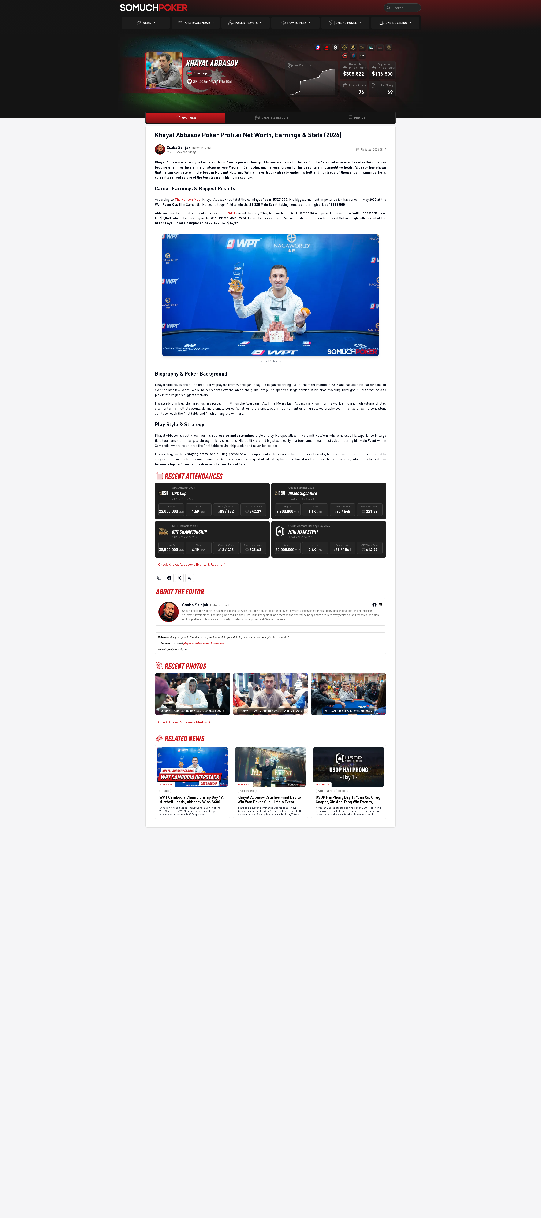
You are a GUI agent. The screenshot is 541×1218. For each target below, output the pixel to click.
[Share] (189, 578)
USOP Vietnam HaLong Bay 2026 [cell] (309, 526)
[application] (311, 81)
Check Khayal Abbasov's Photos (182, 722)
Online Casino (396, 23)
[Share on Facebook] (169, 578)
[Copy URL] (159, 578)
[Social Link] (374, 605)
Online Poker (346, 23)
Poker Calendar (197, 23)
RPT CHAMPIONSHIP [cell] (189, 532)
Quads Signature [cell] (302, 493)
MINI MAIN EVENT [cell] (303, 532)
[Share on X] (179, 578)
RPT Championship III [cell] (185, 526)
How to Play (296, 23)
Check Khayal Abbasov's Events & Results (190, 564)
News (147, 23)
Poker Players (246, 23)
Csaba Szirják (178, 147)
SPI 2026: (207, 81)
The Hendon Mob (188, 199)
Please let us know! (192, 643)
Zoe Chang (189, 152)
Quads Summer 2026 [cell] (301, 487)
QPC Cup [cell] (179, 493)
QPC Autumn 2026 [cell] (183, 487)
